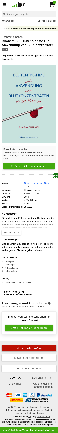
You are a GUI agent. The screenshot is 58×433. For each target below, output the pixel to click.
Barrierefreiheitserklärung (19, 410)
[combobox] (29, 14)
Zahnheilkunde (11, 268)
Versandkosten (21, 407)
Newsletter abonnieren (29, 358)
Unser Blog (15, 383)
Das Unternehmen (42, 377)
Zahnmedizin (11, 271)
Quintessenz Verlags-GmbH (37, 183)
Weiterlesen (11, 232)
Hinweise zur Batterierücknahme (30, 413)
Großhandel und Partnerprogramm (43, 385)
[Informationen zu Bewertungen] (49, 303)
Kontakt (48, 410)
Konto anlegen (48, 21)
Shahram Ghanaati (13, 37)
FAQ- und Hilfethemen (29, 368)
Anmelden (9, 21)
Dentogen (9, 261)
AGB (10, 407)
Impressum (37, 410)
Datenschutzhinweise (40, 407)
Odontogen (10, 264)
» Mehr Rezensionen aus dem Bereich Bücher (23, 306)
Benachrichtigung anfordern (30, 166)
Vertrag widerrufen (29, 348)
